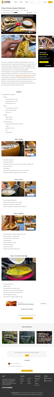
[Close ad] (53, 37)
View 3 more (30, 154)
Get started (37, 380)
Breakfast (17, 10)
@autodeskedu (49, 380)
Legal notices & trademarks (36, 394)
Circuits (21, 378)
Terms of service (24, 392)
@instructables (49, 378)
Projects (15, 2)
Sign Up (50, 2)
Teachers (26, 2)
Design (21, 381)
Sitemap (36, 383)
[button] (35, 13)
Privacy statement (32, 392)
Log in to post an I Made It (27, 318)
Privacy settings (39, 392)
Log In (45, 2)
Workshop (22, 380)
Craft (21, 383)
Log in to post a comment (27, 370)
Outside (29, 381)
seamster (12, 363)
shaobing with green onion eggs (24, 75)
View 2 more (30, 194)
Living (28, 380)
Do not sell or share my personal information (21, 394)
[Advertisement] (46, 51)
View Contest (43, 303)
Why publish (37, 378)
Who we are (37, 385)
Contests (21, 2)
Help (36, 381)
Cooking (12, 10)
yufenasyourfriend (6, 10)
